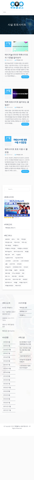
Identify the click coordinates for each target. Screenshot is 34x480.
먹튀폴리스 (16, 245)
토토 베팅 (21, 276)
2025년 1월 (6, 346)
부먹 (13, 254)
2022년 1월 (6, 402)
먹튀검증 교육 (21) (10, 228)
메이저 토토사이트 (18, 251)
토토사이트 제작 (17, 279)
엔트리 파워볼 (8, 270)
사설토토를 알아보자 (25, 356)
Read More (25, 76)
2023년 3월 (6, 380)
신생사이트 (12, 264)
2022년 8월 (6, 391)
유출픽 (15, 270)
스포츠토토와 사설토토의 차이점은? (25, 367)
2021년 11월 (7, 410)
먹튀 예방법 (8, 245)
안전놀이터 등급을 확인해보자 (25, 361)
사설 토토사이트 (19, 258)
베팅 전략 (7, 254)
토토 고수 (7, 276)
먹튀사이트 (17, 242)
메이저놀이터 (8, 251)
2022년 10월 (7, 387)
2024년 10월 (7, 349)
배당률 (26, 251)
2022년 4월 (6, 395)
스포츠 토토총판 (25, 261)
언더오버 (26, 267)
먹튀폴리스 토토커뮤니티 (21, 426)
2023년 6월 (6, 376)
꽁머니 (13, 239)
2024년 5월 (6, 357)
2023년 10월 (7, 368)
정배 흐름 (7, 273)
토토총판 (25, 279)
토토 (23, 273)
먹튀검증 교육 (19, 60)
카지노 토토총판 (16, 273)
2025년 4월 (6, 342)
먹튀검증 (23, 239)
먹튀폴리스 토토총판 (22, 248)
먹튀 (18, 239)
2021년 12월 (7, 406)
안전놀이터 (8, 267)
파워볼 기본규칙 (23, 282)
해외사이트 (18, 285)
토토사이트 (8, 279)
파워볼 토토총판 (9, 285)
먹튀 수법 (24, 242)
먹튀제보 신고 (23, 311)
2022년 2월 (6, 399)
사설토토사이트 (9, 258)
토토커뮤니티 (8, 282)
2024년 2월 (6, 361)
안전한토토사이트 (17, 267)
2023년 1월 (6, 383)
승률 (6, 264)
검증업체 (7, 239)
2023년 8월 (6, 372)
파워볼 (15, 282)
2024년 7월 (6, 353)
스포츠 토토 (16, 261)
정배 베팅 (22, 270)
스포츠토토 (8, 261)
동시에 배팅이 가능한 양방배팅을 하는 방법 (25, 343)
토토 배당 (14, 276)
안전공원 (19, 264)
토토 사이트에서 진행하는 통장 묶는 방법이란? (25, 350)
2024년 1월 (6, 364)
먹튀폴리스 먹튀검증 (10, 248)
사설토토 (18, 254)
